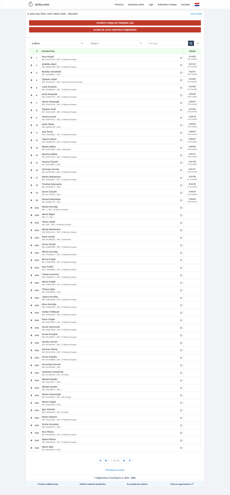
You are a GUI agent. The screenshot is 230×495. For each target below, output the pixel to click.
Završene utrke (136, 4)
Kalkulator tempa (167, 4)
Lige (151, 4)
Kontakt (185, 4)
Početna (119, 4)
